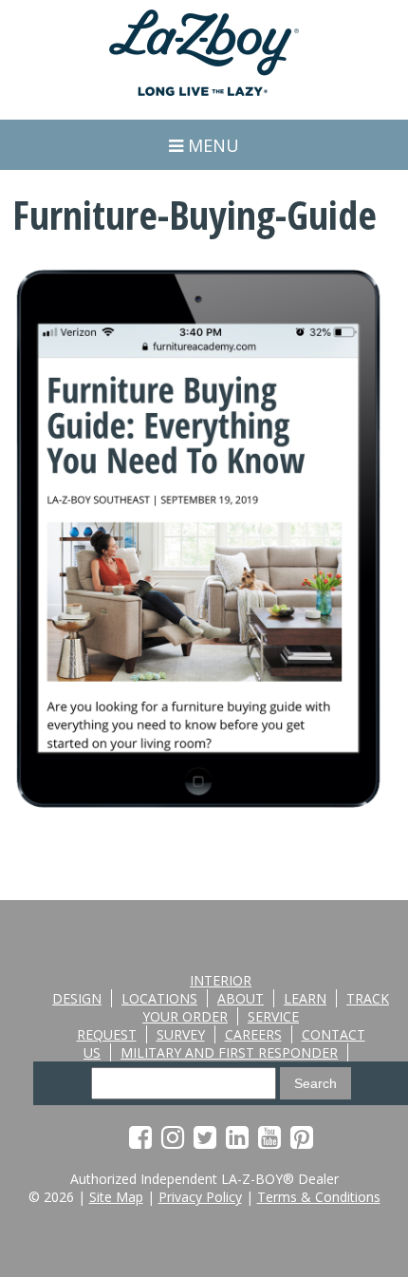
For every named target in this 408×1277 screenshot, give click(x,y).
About (240, 998)
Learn (305, 998)
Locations (159, 998)
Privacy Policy (200, 1197)
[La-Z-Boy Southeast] (204, 90)
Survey (181, 1034)
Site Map (116, 1197)
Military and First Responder (229, 1052)
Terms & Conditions (318, 1197)
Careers (253, 1034)
